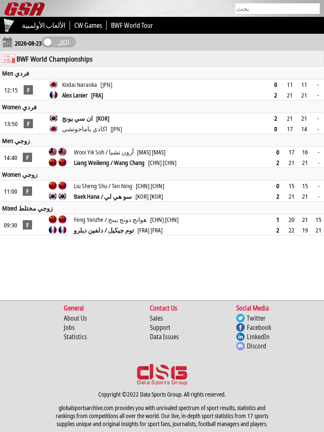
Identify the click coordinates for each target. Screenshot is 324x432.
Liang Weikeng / (94, 162)
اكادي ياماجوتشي (92, 128)
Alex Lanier (82, 95)
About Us (75, 318)
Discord (256, 346)
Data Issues (164, 336)
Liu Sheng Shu (90, 185)
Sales (156, 318)
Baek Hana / (89, 196)
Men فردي (15, 73)
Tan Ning (122, 185)
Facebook (259, 327)
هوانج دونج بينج (127, 219)
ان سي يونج (85, 118)
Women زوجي (20, 174)
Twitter (256, 318)
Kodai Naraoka (87, 84)
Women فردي (19, 107)
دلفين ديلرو (88, 230)
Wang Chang (129, 162)
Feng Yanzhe (88, 219)
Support (160, 327)
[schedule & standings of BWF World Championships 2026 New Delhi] (8, 59)
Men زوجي (16, 140)
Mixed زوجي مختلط (27, 208)
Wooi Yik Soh (89, 152)
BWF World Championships (54, 59)
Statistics (75, 336)
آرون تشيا (121, 152)
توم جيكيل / (118, 230)
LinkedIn (258, 336)
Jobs (69, 327)
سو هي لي (118, 196)
